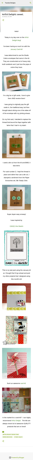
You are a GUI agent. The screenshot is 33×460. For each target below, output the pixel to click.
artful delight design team (11, 434)
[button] (3, 20)
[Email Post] (3, 432)
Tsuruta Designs (10, 3)
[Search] (30, 3)
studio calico (18, 437)
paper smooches (7, 437)
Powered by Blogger (17, 457)
